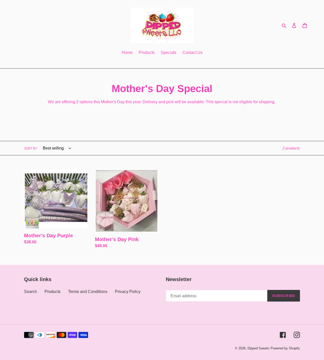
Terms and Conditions (87, 291)
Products (52, 291)
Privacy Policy (127, 291)
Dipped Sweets (259, 348)
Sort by (30, 148)
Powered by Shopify (285, 348)
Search (30, 291)
